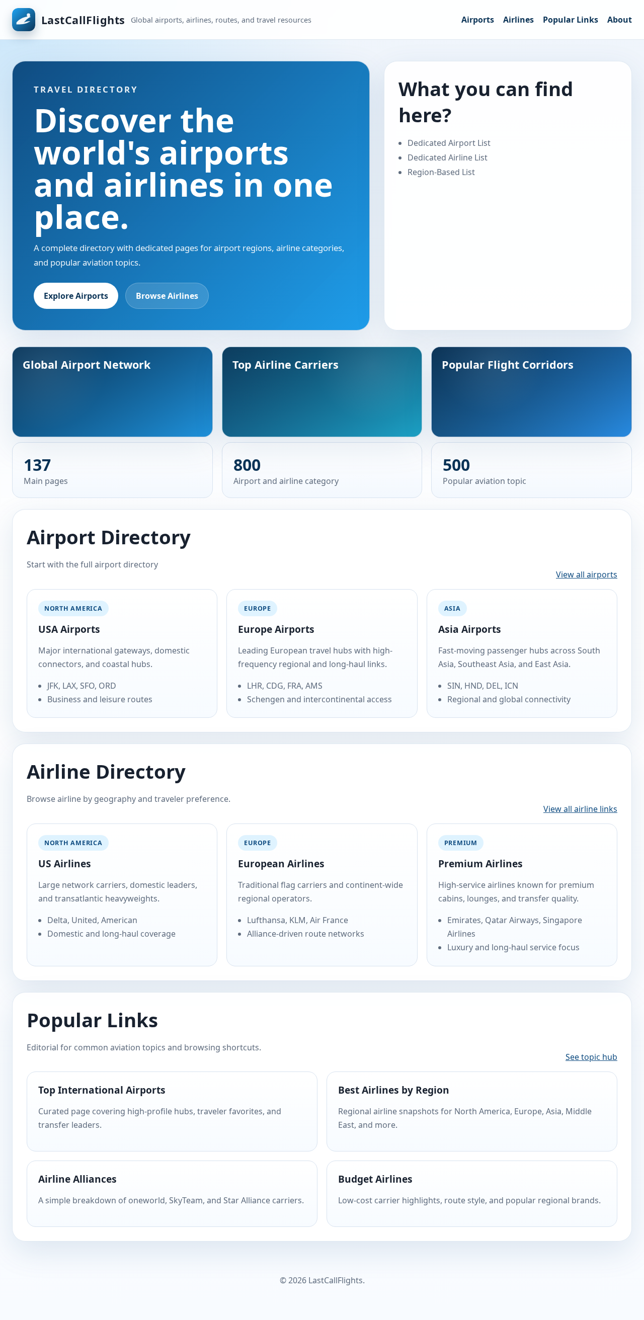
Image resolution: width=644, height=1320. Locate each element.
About (619, 19)
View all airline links (580, 808)
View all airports (586, 574)
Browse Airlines (167, 295)
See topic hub (591, 1056)
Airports (477, 19)
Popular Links (570, 19)
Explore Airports (76, 295)
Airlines (518, 19)
